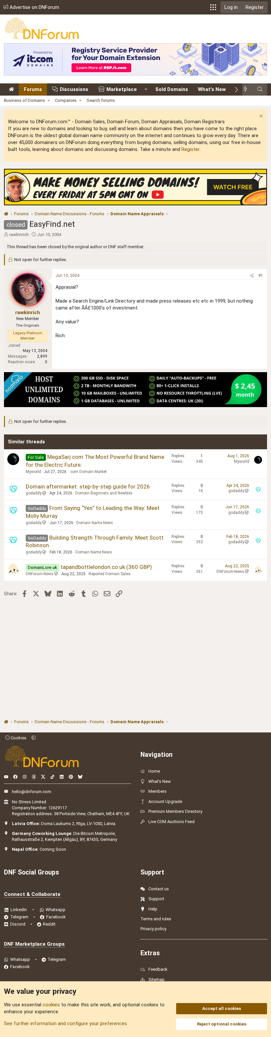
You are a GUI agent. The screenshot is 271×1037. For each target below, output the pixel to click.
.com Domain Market (88, 471)
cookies (51, 1005)
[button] (213, 7)
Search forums (101, 100)
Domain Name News (94, 522)
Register (190, 149)
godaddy (34, 493)
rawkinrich (19, 234)
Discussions (74, 89)
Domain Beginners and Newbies (104, 493)
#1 (260, 275)
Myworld (33, 471)
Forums (33, 89)
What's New (212, 89)
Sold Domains (171, 89)
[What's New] (247, 89)
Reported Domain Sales (110, 574)
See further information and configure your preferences (65, 1023)
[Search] (260, 89)
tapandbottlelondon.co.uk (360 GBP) (106, 567)
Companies (66, 100)
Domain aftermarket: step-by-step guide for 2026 (88, 486)
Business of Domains (24, 100)
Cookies (18, 737)
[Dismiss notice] (260, 116)
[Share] (252, 276)
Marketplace (121, 89)
